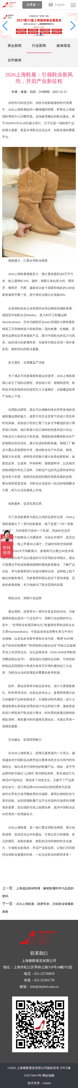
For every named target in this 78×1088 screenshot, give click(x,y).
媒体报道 (63, 45)
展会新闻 (14, 45)
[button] (73, 26)
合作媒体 (14, 60)
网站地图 (48, 1075)
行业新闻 (39, 45)
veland (47, 1083)
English (59, 4)
